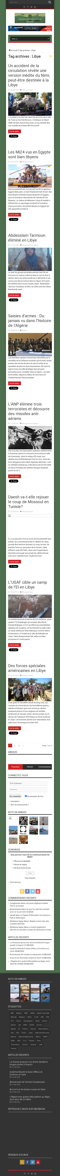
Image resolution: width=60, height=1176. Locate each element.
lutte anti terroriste (42, 1033)
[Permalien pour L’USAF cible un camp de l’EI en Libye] (30, 617)
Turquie (33, 1045)
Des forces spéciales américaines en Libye (27, 668)
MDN (45, 1037)
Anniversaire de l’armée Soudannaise (25, 954)
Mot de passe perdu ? (20, 805)
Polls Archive (15, 882)
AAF (12, 1013)
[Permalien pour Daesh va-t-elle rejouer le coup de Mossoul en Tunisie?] (30, 516)
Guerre (33, 1029)
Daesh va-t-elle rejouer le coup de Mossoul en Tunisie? (28, 502)
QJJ (24, 1041)
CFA (42, 1017)
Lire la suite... (14, 131)
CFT (12, 1021)
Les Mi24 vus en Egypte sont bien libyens (29, 154)
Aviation (22, 1017)
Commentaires (44, 767)
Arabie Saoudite (43, 1013)
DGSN (31, 1025)
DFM (25, 1025)
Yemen (13, 1048)
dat (19, 1025)
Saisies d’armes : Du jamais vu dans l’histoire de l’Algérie (29, 320)
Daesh (13, 1025)
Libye (31, 1033)
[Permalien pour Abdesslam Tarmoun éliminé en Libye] (30, 270)
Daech (44, 1021)
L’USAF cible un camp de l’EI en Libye (27, 585)
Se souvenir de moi (35, 796)
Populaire (15, 767)
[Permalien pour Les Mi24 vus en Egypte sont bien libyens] (30, 187)
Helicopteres (43, 1029)
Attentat (13, 1017)
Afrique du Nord (27, 90)
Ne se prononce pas (22, 868)
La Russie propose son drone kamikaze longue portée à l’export (29, 1063)
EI (19, 1029)
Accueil (14, 50)
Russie (31, 1041)
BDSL (30, 1017)
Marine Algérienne (26, 1037)
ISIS (17, 1033)
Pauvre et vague (20, 864)
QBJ (19, 1041)
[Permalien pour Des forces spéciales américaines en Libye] (30, 700)
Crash (37, 1021)
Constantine (28, 1021)
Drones (39, 1025)
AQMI (32, 1013)
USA (40, 1045)
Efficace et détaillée (22, 861)
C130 (36, 1017)
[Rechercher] (49, 2)
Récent (30, 767)
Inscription (15, 801)
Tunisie (25, 1045)
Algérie (35, 245)
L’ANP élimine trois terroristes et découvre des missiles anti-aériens (29, 411)
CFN (47, 1017)
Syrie (39, 1041)
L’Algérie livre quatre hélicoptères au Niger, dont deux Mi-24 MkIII (30, 1098)
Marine (13, 1037)
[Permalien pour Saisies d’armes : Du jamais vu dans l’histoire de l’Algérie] (30, 356)
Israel (24, 1033)
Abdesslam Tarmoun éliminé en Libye (26, 238)
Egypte (13, 1029)
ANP (26, 1013)
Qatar (13, 1041)
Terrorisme (15, 1045)
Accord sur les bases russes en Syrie (25, 958)
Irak (12, 1033)
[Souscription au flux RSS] (51, 56)
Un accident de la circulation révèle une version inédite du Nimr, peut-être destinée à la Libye (29, 75)
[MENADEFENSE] (30, 21)
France (25, 1029)
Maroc (38, 1037)
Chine (18, 1021)
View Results (30, 878)
